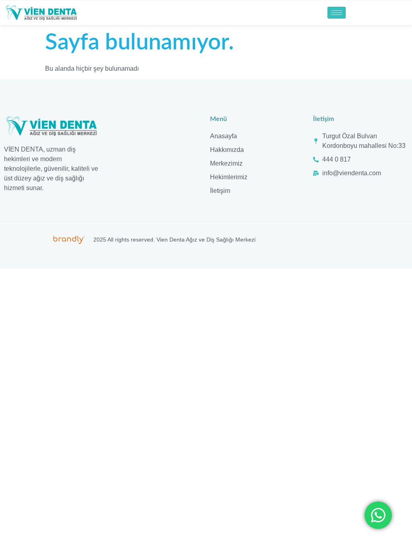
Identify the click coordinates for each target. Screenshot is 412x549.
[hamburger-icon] (337, 12)
